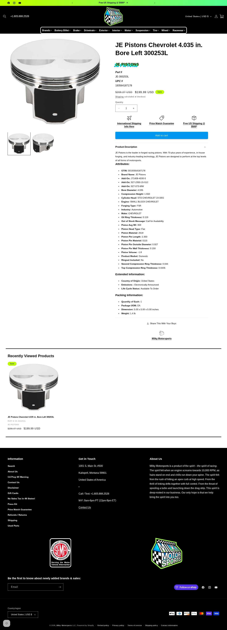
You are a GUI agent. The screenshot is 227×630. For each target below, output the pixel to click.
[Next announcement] (154, 3)
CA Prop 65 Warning (18, 477)
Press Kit (12, 504)
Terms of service (135, 625)
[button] (4, 16)
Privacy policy (118, 625)
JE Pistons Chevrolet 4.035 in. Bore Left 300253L (31, 417)
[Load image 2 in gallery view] (43, 143)
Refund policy (103, 625)
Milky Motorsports (162, 338)
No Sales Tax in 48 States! (21, 498)
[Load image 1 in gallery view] (19, 143)
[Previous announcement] (72, 3)
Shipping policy (151, 625)
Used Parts (13, 525)
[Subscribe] (59, 587)
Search (11, 466)
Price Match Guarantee (161, 123)
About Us (13, 471)
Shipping (119, 97)
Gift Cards (13, 493)
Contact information (169, 625)
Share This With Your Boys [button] (163, 323)
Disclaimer (13, 488)
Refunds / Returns (17, 515)
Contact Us (13, 482)
